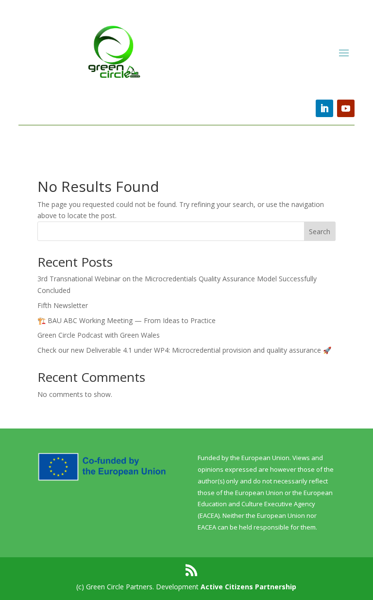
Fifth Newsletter (62, 305)
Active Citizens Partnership (248, 586)
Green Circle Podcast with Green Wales (98, 335)
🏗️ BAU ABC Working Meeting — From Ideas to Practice (126, 320)
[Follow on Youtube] (346, 108)
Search (319, 231)
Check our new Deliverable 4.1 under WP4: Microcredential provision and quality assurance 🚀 (184, 350)
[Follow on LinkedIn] (324, 108)
